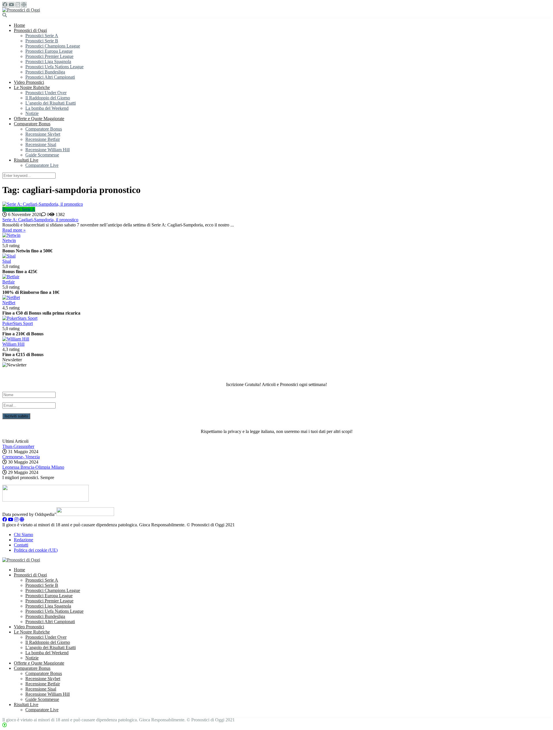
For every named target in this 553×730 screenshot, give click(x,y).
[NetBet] (11, 297)
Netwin (9, 240)
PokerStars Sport (17, 323)
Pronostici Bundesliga (45, 71)
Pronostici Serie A (41, 35)
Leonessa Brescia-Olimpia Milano (33, 467)
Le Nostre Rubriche (32, 87)
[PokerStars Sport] (19, 318)
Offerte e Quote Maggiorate (39, 118)
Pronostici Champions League (52, 46)
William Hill (13, 344)
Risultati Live (26, 160)
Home (19, 25)
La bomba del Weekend (47, 108)
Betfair (8, 281)
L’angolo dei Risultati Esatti (50, 103)
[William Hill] (15, 338)
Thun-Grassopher (18, 446)
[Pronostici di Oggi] (21, 9)
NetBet (8, 302)
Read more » (14, 230)
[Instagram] (18, 4)
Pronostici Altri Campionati (50, 77)
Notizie (32, 113)
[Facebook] (4, 4)
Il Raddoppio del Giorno (47, 97)
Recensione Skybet (42, 134)
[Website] (23, 4)
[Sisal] (9, 256)
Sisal (6, 261)
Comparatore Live (41, 165)
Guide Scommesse (42, 154)
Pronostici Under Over (46, 92)
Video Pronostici (29, 82)
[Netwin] (11, 235)
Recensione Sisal (40, 144)
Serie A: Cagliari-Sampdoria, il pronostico (40, 219)
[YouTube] (11, 4)
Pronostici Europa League (49, 51)
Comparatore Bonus (32, 123)
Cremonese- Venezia (21, 456)
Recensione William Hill (47, 149)
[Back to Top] (4, 725)
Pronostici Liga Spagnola (48, 61)
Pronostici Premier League (49, 56)
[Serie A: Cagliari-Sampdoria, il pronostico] (276, 204)
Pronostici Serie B (41, 40)
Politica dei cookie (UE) (36, 550)
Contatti (21, 544)
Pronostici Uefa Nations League (54, 66)
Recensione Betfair (42, 139)
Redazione (23, 539)
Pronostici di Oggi (30, 30)
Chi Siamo (23, 534)
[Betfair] (10, 276)
